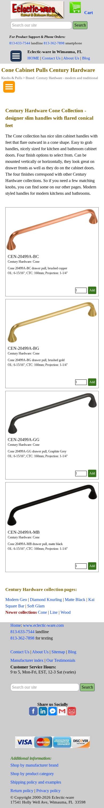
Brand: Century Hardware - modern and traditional (62, 78)
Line (54, 612)
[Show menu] (16, 56)
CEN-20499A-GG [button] (23, 439)
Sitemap (58, 652)
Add (92, 290)
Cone (42, 612)
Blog (86, 58)
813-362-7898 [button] (54, 43)
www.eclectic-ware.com (43, 625)
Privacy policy (48, 790)
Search (80, 25)
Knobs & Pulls (11, 78)
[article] (52, 251)
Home (15, 625)
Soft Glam (36, 606)
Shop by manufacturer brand (34, 765)
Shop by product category (32, 773)
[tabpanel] (52, 39)
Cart (88, 12)
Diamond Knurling (46, 599)
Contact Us (51, 58)
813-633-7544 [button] (19, 43)
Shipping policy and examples (35, 782)
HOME (33, 58)
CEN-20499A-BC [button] (23, 256)
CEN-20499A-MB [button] (24, 532)
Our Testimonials (60, 660)
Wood (66, 612)
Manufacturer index (26, 660)
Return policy (21, 790)
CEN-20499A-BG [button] (23, 348)
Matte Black (75, 599)
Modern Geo (16, 599)
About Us (71, 58)
